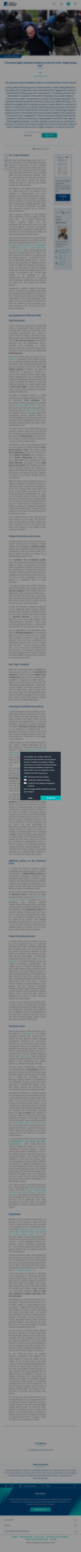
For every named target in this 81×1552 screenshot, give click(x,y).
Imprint (15, 1537)
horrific (24, 247)
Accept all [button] (51, 798)
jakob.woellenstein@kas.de (64, 251)
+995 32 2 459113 (62, 263)
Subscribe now (40, 1509)
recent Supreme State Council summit (27, 1123)
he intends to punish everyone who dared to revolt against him (27, 1230)
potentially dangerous (24, 1270)
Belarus (19, 250)
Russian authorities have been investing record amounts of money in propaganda (27, 1192)
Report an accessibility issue (36, 1539)
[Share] (6, 169)
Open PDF (49, 135)
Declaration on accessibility (57, 1537)
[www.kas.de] (10, 4)
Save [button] (30, 798)
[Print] (6, 160)
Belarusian (13, 245)
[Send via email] (6, 165)
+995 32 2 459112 (62, 257)
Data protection (26, 1537)
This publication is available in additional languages (40, 132)
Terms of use (39, 1537)
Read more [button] (43, 773)
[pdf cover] (63, 165)
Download (63, 197)
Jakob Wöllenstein (40, 76)
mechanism (24, 1056)
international (28, 245)
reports (39, 243)
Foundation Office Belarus (40, 1450)
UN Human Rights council (25, 405)
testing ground (28, 1034)
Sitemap (53, 1539)
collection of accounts (30, 410)
